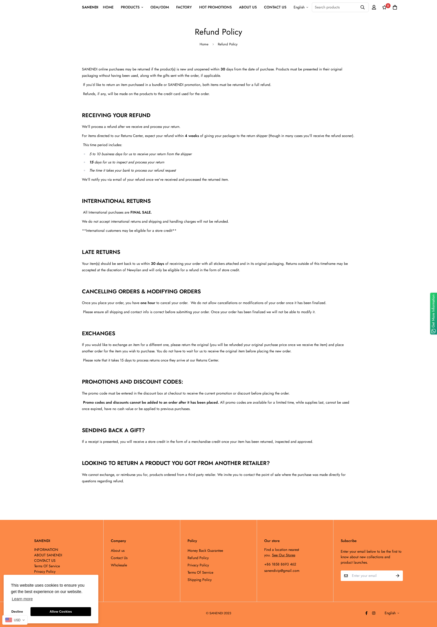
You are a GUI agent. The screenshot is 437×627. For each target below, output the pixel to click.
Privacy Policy (198, 565)
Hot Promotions (215, 7)
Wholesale (119, 565)
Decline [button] (17, 611)
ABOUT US (248, 7)
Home (204, 44)
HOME (108, 7)
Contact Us (119, 557)
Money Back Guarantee (205, 550)
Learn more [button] (22, 599)
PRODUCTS (130, 7)
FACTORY (184, 7)
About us (117, 550)
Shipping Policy (200, 579)
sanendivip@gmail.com (281, 570)
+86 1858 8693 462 (280, 564)
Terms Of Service (200, 572)
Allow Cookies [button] (61, 611)
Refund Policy (198, 557)
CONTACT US (275, 7)
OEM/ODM (159, 7)
